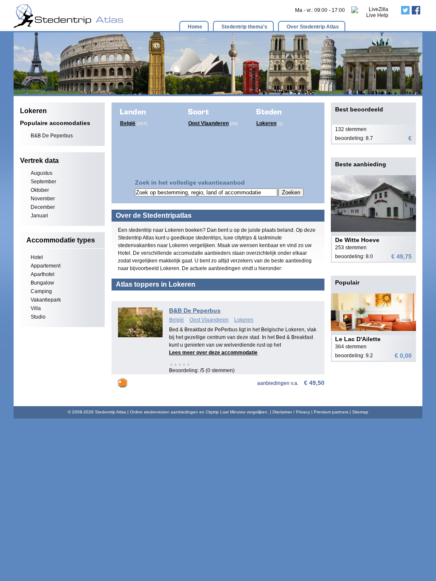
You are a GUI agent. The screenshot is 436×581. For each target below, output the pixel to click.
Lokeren (266, 123)
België (127, 123)
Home (195, 27)
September (43, 182)
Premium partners (331, 412)
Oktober (40, 190)
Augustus (41, 173)
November (43, 199)
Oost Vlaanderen (208, 123)
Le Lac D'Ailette (358, 339)
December (43, 207)
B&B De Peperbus (52, 136)
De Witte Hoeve (357, 239)
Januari (39, 216)
